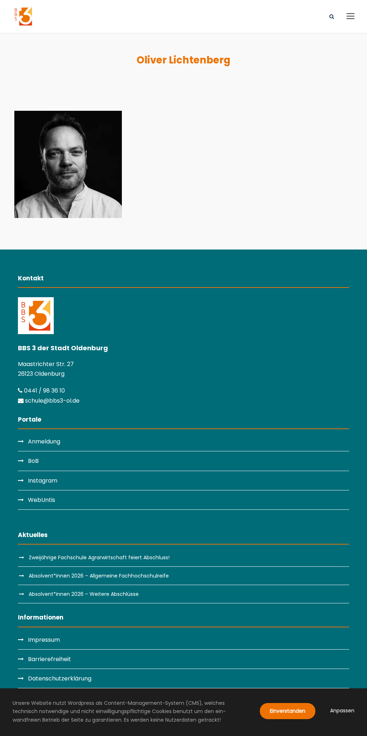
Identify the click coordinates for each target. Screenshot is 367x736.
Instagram (42, 480)
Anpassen (342, 710)
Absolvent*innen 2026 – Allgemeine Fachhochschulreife (99, 575)
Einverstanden (287, 710)
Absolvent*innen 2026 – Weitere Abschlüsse (84, 594)
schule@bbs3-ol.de (52, 401)
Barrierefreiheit (49, 659)
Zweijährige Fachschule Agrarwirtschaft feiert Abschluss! (99, 557)
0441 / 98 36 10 (44, 390)
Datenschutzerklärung (59, 678)
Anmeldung (44, 441)
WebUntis (41, 500)
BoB (33, 461)
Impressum (44, 640)
